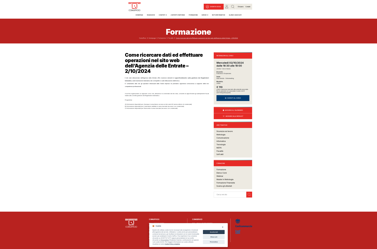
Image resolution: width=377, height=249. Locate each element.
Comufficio (142, 38)
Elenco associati (235, 15)
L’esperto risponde (178, 15)
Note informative (218, 15)
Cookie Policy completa (172, 244)
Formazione (193, 15)
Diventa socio (215, 6)
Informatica (221, 141)
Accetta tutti (214, 232)
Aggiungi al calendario (234, 110)
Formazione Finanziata (225, 183)
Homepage (139, 15)
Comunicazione (222, 138)
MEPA (219, 148)
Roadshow (151, 15)
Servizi (204, 15)
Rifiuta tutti (213, 237)
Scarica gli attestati (224, 186)
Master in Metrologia (224, 179)
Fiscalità (170, 38)
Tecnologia (221, 144)
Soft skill (219, 154)
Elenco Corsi (221, 173)
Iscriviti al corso (234, 98)
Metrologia (220, 135)
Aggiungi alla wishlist (234, 116)
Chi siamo (241, 7)
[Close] (223, 227)
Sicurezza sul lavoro (224, 131)
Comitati (162, 15)
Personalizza (214, 242)
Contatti (247, 7)
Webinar (219, 176)
